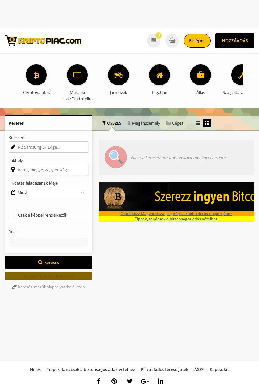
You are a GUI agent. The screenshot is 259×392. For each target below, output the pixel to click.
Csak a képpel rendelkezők (42, 215)
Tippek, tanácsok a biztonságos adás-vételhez (176, 219)
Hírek (35, 369)
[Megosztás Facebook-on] (98, 381)
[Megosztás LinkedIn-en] (160, 381)
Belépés (197, 41)
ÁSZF (199, 369)
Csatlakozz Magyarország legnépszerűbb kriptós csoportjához (176, 213)
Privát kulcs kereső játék (164, 369)
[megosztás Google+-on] (145, 381)
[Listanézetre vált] (198, 123)
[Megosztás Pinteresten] (114, 381)
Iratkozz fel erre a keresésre (48, 276)
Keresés (51, 262)
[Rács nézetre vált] (207, 123)
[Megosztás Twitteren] (129, 381)
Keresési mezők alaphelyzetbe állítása (51, 287)
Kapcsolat (219, 369)
